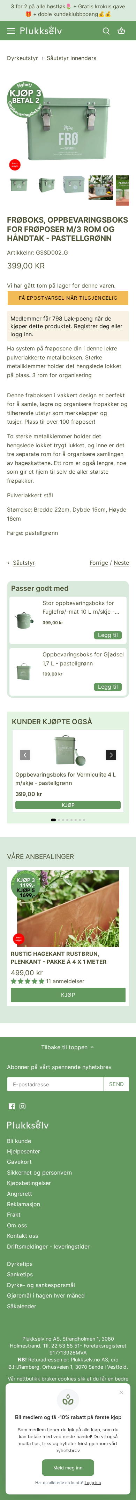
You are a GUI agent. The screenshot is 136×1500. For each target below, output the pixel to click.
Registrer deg (91, 326)
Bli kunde (19, 1140)
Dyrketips (19, 1263)
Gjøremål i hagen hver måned (46, 1295)
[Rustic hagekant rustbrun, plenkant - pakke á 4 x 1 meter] (68, 908)
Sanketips (20, 1274)
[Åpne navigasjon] (11, 31)
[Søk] (106, 30)
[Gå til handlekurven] (121, 30)
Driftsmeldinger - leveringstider (48, 1246)
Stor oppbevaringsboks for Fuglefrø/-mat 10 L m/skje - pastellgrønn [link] (79, 607)
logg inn (21, 334)
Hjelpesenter (23, 1151)
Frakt (14, 1214)
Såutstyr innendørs (71, 58)
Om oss (17, 1225)
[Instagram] (22, 1106)
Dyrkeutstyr (22, 58)
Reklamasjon (23, 1204)
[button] (68, 298)
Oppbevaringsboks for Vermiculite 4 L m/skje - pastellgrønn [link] (65, 778)
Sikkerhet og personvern (39, 1172)
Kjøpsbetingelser (29, 1182)
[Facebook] (12, 1106)
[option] (19, 184)
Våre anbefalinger (40, 857)
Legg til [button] (108, 634)
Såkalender (21, 1306)
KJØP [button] (68, 805)
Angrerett (19, 1193)
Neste (121, 562)
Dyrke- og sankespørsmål (41, 1285)
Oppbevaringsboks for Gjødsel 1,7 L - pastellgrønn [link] (83, 659)
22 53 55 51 (65, 1346)
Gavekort (19, 1161)
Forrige (99, 562)
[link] (24, 620)
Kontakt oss (22, 1235)
